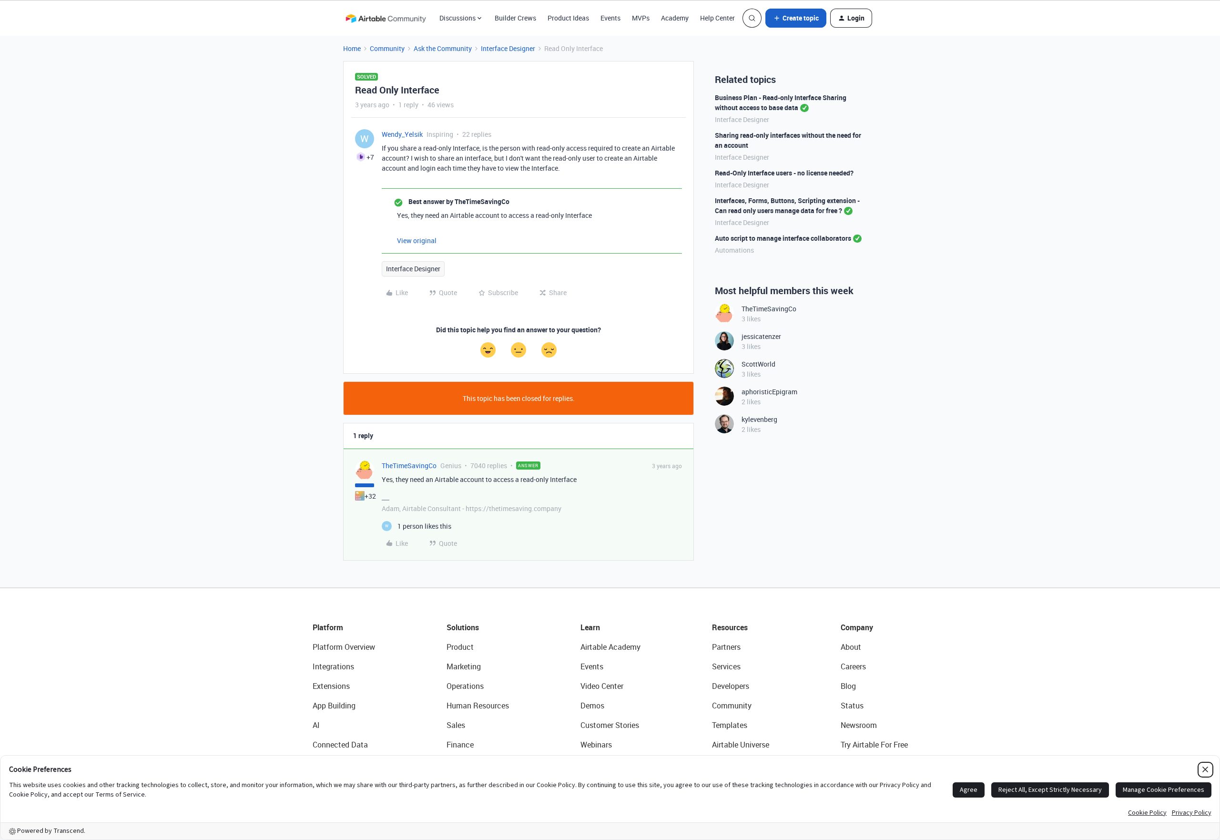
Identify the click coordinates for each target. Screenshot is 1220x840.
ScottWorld (758, 364)
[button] (795, 18)
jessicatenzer (761, 336)
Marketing (464, 666)
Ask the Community (443, 48)
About (851, 647)
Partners (726, 647)
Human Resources (478, 705)
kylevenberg (759, 419)
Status (852, 705)
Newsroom (859, 725)
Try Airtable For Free (874, 744)
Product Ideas (568, 17)
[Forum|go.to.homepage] (385, 18)
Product (460, 647)
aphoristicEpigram (769, 391)
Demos (592, 705)
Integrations (333, 666)
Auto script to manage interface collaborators (783, 238)
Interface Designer (508, 48)
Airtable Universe (740, 744)
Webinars (596, 744)
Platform (328, 627)
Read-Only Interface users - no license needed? (784, 172)
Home (352, 48)
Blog (848, 686)
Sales (456, 725)
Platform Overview (344, 647)
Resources (730, 627)
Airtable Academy (610, 647)
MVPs (641, 17)
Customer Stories (609, 725)
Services (726, 666)
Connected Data (340, 744)
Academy (675, 17)
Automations (734, 250)
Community (387, 48)
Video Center (601, 686)
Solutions (463, 627)
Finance (460, 744)
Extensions (331, 686)
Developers (730, 686)
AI (316, 725)
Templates (729, 725)
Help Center (717, 17)
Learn (590, 627)
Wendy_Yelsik (402, 134)
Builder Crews (515, 17)
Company (857, 627)
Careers (853, 666)
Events (610, 17)
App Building (334, 705)
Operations (465, 686)
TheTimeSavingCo (409, 465)
